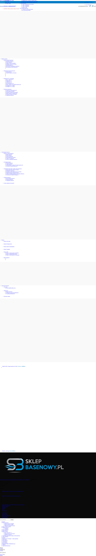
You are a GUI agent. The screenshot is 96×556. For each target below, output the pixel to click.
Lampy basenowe (9, 164)
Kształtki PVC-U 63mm (10, 86)
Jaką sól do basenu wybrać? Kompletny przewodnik (11, 495)
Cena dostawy (4, 512)
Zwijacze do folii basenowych (11, 90)
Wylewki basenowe (9, 179)
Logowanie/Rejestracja (6, 545)
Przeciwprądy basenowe (10, 178)
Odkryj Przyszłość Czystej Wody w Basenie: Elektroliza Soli (13, 491)
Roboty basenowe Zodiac (8, 524)
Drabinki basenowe (9, 65)
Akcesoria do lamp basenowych (11, 166)
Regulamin (4, 507)
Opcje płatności (5, 514)
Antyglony (6, 528)
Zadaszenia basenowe (10, 95)
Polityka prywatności (6, 505)
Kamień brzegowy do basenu (11, 72)
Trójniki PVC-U (9, 81)
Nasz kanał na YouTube (6, 515)
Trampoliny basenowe (10, 180)
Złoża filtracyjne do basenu (11, 157)
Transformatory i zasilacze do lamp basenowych (14, 165)
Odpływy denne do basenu (11, 63)
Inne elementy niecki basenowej (11, 67)
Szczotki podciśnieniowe (10, 293)
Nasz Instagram (5, 517)
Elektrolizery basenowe (10, 170)
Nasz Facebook (5, 516)
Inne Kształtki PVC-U (10, 83)
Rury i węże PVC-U (9, 79)
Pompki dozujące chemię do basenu (12, 172)
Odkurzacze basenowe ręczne (9, 525)
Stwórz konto (2, 554)
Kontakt (3, 508)
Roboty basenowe (9, 291)
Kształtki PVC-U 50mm (10, 85)
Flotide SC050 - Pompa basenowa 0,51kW (10, 366)
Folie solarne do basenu (10, 91)
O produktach (4, 510)
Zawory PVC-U (9, 82)
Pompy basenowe (9, 154)
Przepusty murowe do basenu (11, 64)
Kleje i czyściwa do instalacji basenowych (13, 84)
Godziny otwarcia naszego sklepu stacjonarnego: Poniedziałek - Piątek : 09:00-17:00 (15, 479)
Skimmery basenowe (9, 61)
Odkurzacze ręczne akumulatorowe (12, 292)
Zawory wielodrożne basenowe (11, 159)
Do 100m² (8, 2)
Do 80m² (7, 1)
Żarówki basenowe (9, 163)
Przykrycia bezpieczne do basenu (12, 92)
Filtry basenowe (9, 155)
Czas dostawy (4, 513)
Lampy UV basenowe (10, 158)
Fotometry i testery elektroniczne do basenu (13, 171)
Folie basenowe (9, 71)
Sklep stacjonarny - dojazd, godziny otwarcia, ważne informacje (13, 504)
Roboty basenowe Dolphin (9, 523)
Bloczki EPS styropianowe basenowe (12, 66)
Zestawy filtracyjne (9, 156)
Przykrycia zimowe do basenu (11, 94)
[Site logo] (4, 6)
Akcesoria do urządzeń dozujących (12, 174)
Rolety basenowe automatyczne (11, 93)
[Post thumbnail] (8, 490)
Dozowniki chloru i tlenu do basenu (12, 169)
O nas (3, 509)
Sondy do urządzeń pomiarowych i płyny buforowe (15, 173)
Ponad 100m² (8, 3)
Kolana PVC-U (9, 80)
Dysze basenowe (9, 62)
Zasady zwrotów (5, 506)
